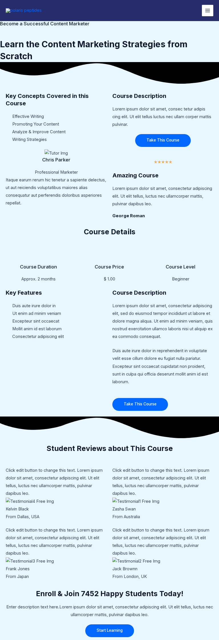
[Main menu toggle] (207, 10)
